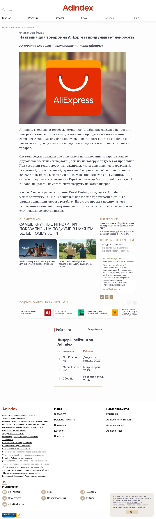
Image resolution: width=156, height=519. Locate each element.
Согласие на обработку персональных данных (23, 455)
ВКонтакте (14, 498)
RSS (49, 492)
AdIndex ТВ (111, 18)
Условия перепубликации (13, 418)
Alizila (38, 139)
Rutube (90, 498)
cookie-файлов (133, 502)
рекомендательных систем (124, 507)
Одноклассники (56, 498)
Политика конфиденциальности (16, 446)
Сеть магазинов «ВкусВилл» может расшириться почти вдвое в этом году (117, 226)
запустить (36, 197)
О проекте (60, 414)
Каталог (59, 430)
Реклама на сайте (64, 419)
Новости (16, 27)
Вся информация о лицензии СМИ (17, 443)
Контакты (14, 492)
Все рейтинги (95, 329)
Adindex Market (115, 425)
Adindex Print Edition (118, 419)
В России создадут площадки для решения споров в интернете (117, 233)
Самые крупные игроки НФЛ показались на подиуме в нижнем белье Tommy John (56, 229)
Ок (131, 511)
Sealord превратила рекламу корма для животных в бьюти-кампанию (37, 263)
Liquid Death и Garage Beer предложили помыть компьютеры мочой (75, 264)
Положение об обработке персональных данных (24, 452)
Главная (6, 27)
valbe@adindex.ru (111, 289)
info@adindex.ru (17, 504)
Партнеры (60, 425)
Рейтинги (112, 414)
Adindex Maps (114, 430)
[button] (135, 303)
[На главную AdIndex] (78, 8)
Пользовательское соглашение (16, 449)
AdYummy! (29, 27)
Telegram (91, 492)
